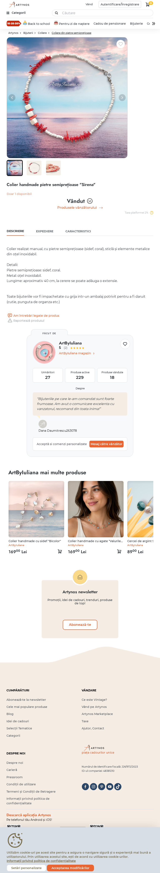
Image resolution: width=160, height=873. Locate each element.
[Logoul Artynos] (18, 4)
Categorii (13, 736)
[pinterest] (101, 786)
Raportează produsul (28, 321)
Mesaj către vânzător (106, 444)
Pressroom (14, 777)
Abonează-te (80, 625)
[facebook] (85, 786)
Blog (10, 714)
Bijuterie (136, 23)
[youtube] (109, 786)
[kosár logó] (147, 4)
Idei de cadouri (17, 721)
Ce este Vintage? (94, 700)
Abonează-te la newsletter (26, 700)
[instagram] (93, 786)
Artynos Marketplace (97, 714)
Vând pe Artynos (94, 707)
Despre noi (14, 763)
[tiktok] (117, 786)
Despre (80, 388)
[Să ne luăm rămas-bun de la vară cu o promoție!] (14, 23)
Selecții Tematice (19, 728)
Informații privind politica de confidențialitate (41, 861)
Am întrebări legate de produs (36, 316)
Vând (89, 4)
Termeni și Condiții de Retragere (31, 791)
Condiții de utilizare (21, 784)
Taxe (85, 721)
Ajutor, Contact (93, 728)
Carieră (11, 770)
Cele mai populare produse (26, 707)
